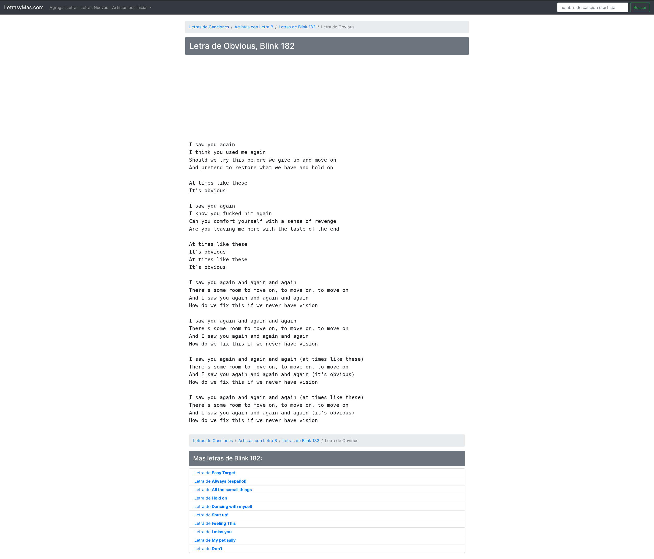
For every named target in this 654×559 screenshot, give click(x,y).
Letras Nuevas (94, 7)
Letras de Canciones (209, 26)
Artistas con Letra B (254, 26)
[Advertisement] (327, 99)
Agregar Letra (63, 7)
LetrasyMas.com (23, 7)
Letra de (215, 472)
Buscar (640, 7)
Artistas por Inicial (130, 7)
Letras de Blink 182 (297, 26)
